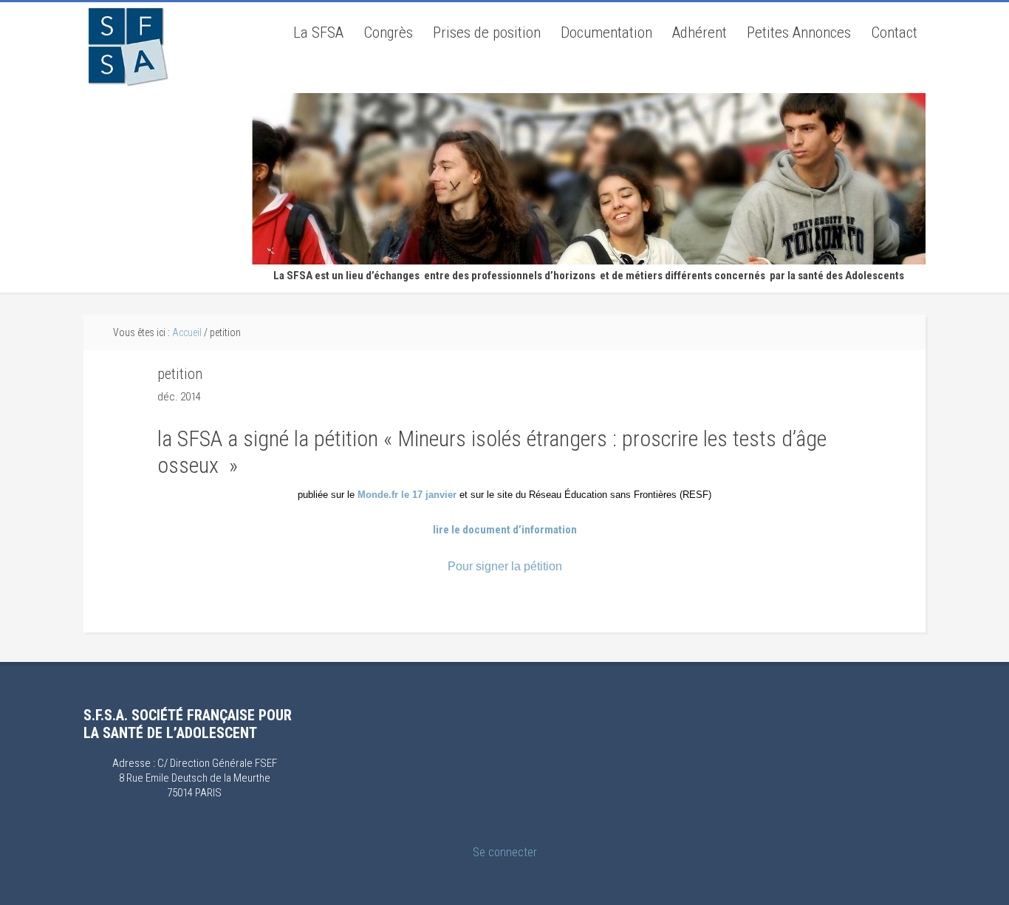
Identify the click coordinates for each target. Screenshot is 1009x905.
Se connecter (505, 852)
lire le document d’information (505, 529)
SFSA (126, 45)
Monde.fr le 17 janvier (408, 494)
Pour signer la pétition (505, 566)
